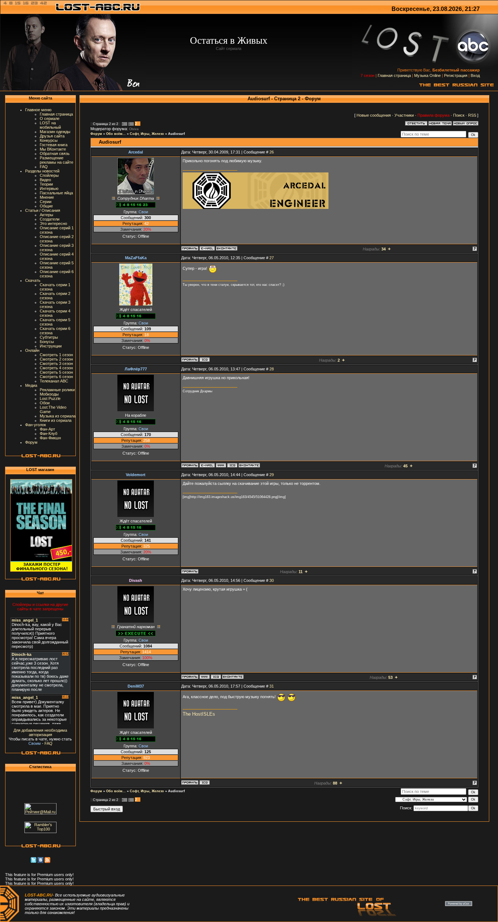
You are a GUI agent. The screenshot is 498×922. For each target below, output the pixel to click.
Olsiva (134, 129)
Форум (31, 442)
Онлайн (32, 350)
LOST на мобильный (50, 125)
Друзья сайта (52, 136)
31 (271, 686)
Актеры (46, 215)
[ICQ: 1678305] (216, 676)
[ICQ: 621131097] (204, 782)
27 (271, 258)
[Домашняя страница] (221, 465)
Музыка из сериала (57, 416)
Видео (45, 180)
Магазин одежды (55, 131)
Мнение (47, 197)
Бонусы (47, 341)
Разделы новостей (42, 171)
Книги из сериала (55, 420)
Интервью (49, 188)
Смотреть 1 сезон (56, 355)
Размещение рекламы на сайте (56, 160)
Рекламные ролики (57, 390)
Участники (404, 115)
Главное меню (38, 110)
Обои (45, 403)
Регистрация (455, 75)
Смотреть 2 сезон (56, 359)
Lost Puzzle (50, 398)
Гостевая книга (53, 145)
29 (271, 474)
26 (271, 152)
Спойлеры (49, 175)
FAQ (44, 166)
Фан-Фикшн (50, 438)
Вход (475, 75)
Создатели (49, 219)
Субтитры (49, 337)
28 (271, 369)
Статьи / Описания (42, 210)
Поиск (458, 115)
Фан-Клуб (48, 433)
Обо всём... (116, 134)
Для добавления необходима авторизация (40, 732)
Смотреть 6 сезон (56, 376)
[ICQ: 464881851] (204, 359)
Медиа (31, 385)
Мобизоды (49, 394)
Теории (46, 184)
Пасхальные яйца (56, 193)
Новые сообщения (374, 115)
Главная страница (394, 75)
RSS (472, 115)
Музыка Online (427, 75)
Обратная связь (55, 153)
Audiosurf (176, 134)
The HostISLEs (199, 714)
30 (271, 580)
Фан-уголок (35, 425)
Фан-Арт (47, 429)
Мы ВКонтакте (53, 149)
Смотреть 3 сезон (56, 363)
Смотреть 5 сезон (56, 372)
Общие (46, 206)
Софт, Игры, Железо (147, 134)
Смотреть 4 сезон (56, 368)
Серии (45, 201)
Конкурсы (49, 140)
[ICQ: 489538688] (232, 465)
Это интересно (53, 223)
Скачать (32, 280)
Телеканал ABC (54, 381)
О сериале (49, 118)
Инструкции (51, 346)
